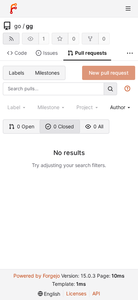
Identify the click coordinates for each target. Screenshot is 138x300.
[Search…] (110, 88)
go (17, 26)
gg (29, 26)
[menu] (49, 294)
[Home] (13, 8)
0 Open (25, 126)
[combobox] (120, 107)
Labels (16, 73)
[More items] (130, 53)
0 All (98, 126)
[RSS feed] (11, 38)
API (96, 293)
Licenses (76, 293)
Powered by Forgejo (36, 276)
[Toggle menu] (128, 8)
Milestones (47, 73)
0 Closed (63, 126)
